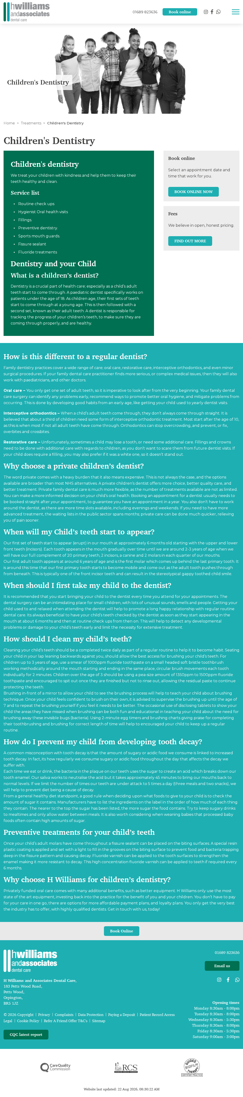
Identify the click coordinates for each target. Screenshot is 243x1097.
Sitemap (98, 1020)
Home (9, 123)
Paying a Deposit (121, 1014)
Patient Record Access (157, 1014)
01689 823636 (227, 952)
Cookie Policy (28, 1020)
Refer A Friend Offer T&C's (65, 1020)
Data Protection (90, 1014)
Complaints (64, 1014)
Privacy (44, 1014)
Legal (8, 1020)
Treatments (31, 123)
